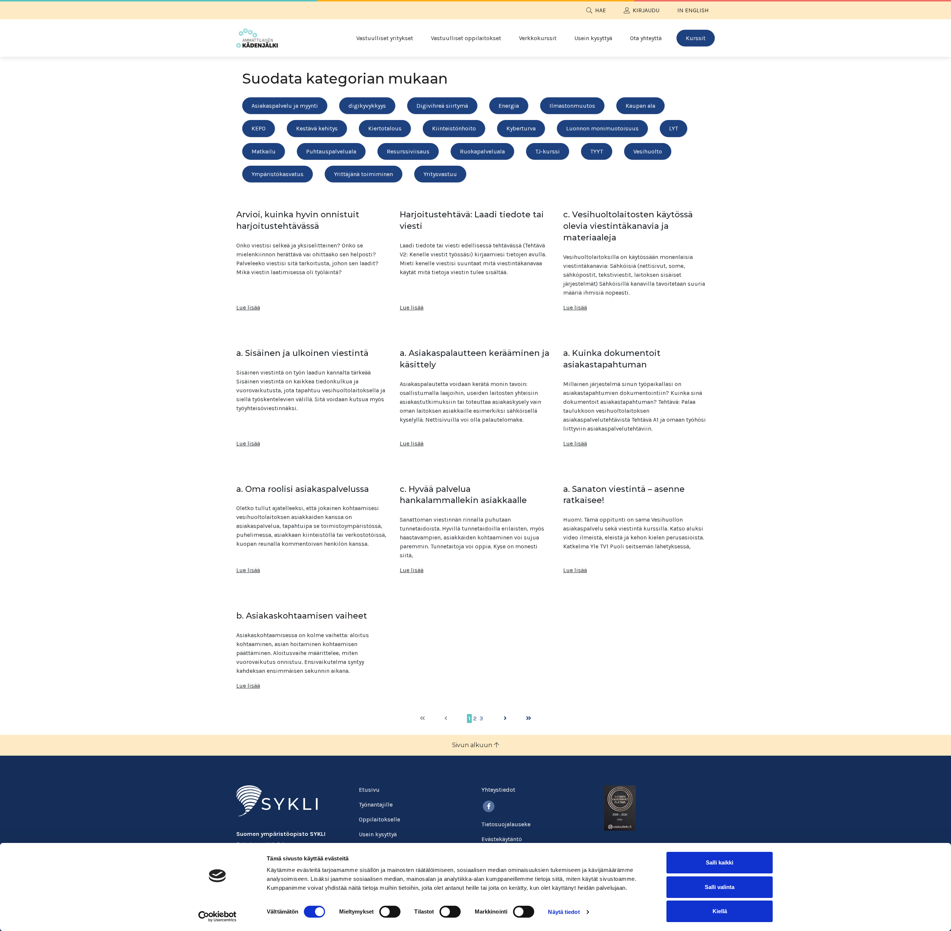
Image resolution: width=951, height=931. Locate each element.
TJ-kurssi (547, 151)
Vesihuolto (647, 151)
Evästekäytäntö (501, 839)
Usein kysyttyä (593, 38)
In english (693, 10)
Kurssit (695, 38)
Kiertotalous (385, 128)
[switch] (389, 912)
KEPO (258, 128)
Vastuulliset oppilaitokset (466, 38)
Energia (509, 105)
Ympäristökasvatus (277, 174)
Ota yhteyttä (646, 38)
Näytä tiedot (564, 912)
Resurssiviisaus (408, 151)
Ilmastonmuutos (572, 105)
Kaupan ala (640, 105)
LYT (673, 128)
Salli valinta (719, 887)
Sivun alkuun (473, 745)
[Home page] (257, 38)
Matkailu (263, 151)
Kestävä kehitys (317, 128)
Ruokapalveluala (482, 151)
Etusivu (369, 789)
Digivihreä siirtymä (442, 105)
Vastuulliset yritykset (384, 38)
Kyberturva (521, 128)
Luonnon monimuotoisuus (602, 128)
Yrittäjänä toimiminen (363, 174)
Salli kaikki (719, 862)
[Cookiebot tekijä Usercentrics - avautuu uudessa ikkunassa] (217, 916)
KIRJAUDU (646, 10)
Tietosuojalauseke (505, 824)
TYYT (596, 151)
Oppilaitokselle (379, 819)
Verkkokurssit (537, 38)
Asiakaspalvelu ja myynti (284, 105)
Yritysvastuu (440, 174)
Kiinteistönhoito (454, 128)
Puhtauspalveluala (331, 151)
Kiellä (720, 911)
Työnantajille (376, 804)
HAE (600, 10)
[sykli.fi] (277, 800)
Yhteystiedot (498, 789)
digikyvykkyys (367, 105)
